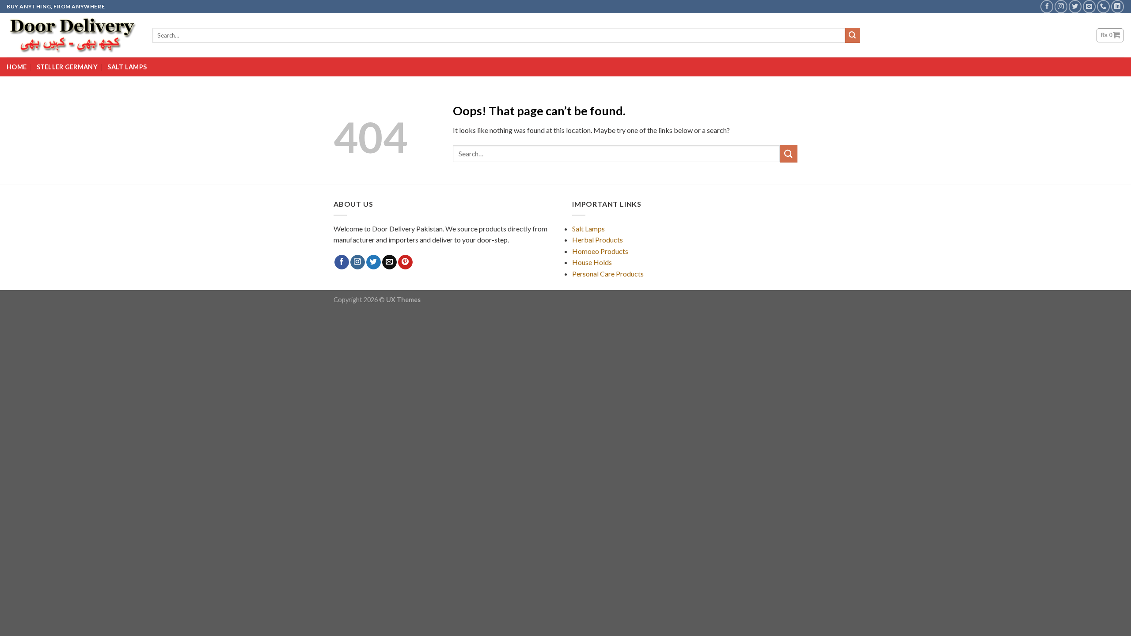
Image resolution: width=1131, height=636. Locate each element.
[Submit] (788, 153)
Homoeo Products (600, 251)
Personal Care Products (608, 273)
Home (17, 67)
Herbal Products (597, 239)
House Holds (592, 262)
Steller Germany (67, 67)
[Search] (852, 35)
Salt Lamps (127, 67)
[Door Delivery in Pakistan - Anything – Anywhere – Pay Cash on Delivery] (73, 35)
